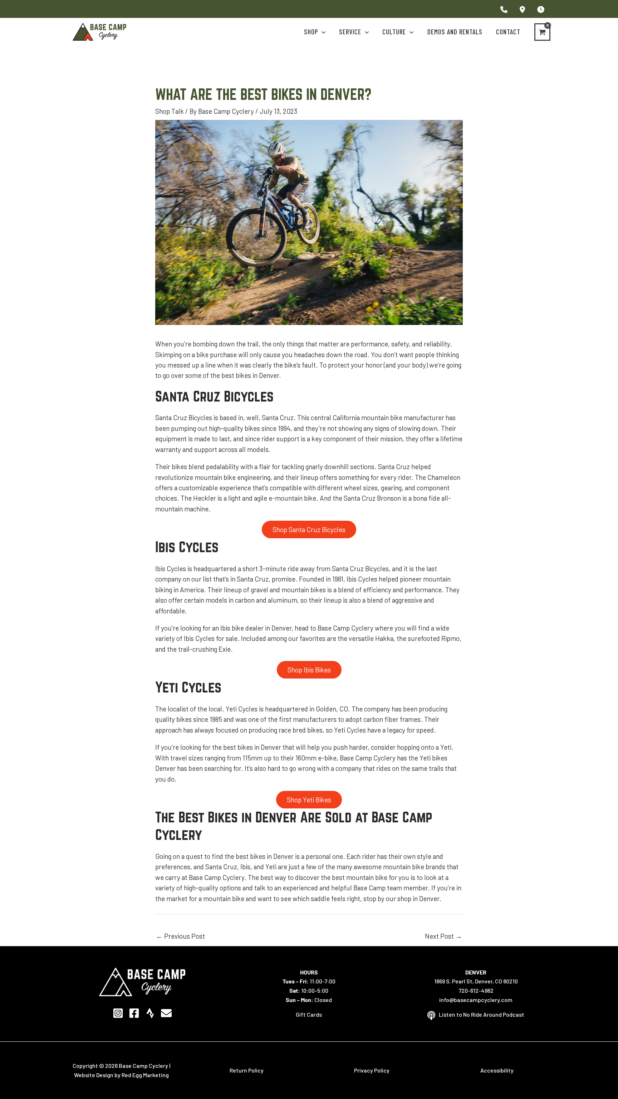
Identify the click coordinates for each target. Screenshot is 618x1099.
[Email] (166, 1013)
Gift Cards (309, 1014)
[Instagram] (118, 1013)
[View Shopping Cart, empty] (542, 32)
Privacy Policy (371, 1070)
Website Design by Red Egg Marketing (121, 1074)
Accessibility (497, 1070)
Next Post (443, 936)
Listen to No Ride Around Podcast (481, 1014)
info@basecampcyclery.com (475, 999)
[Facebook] (134, 1013)
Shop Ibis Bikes (309, 670)
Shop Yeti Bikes (309, 800)
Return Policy (247, 1070)
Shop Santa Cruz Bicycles (309, 529)
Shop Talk (169, 111)
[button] (321, 32)
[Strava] (150, 1013)
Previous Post (180, 936)
